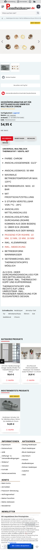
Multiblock (7, 317)
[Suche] (38, 13)
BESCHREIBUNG (6, 138)
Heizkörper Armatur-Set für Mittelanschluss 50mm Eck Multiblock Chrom (11, 419)
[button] (2, 41)
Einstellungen (12, 542)
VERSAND (5, 143)
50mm (26, 314)
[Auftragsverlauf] (35, 1)
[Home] (2, 18)
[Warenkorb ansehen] (38, 6)
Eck (33, 314)
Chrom (17, 317)
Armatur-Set (31, 310)
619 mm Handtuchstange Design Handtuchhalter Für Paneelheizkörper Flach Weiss (10, 369)
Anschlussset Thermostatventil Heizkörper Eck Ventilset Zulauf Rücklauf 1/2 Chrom (31, 369)
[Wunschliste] (37, 546)
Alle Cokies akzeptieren (20, 546)
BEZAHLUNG (31, 138)
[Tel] (30, 1)
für (4, 314)
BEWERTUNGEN (19, 138)
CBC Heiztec (11, 115)
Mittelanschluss (14, 314)
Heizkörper (18, 310)
